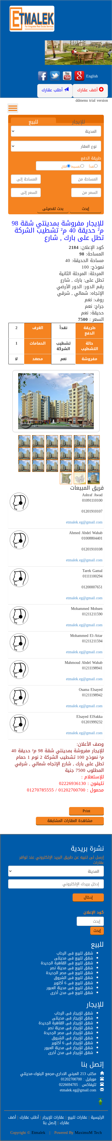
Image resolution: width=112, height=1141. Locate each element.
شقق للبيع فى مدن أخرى (71, 993)
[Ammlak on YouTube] (67, 76)
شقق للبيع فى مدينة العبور (69, 988)
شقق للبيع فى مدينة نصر (71, 968)
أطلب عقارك (29, 1117)
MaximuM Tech (88, 1132)
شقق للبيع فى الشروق (73, 978)
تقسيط (75, 167)
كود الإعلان (93, 912)
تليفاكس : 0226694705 (77, 1084)
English (92, 76)
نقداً (91, 167)
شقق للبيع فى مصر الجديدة (69, 973)
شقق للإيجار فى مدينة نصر (70, 1028)
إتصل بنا (49, 1123)
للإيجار (78, 122)
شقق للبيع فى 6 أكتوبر (73, 983)
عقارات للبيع (77, 1117)
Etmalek (38, 1132)
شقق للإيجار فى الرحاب (73, 1013)
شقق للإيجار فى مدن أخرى (70, 1052)
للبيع (33, 122)
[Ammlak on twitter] (54, 76)
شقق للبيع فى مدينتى (73, 958)
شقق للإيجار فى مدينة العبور (68, 1048)
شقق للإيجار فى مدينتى (72, 1018)
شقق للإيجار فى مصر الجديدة (68, 1033)
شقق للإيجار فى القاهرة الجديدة (66, 1023)
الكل (64, 167)
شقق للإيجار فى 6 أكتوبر (72, 1043)
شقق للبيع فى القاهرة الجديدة (67, 963)
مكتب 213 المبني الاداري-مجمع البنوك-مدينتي (58, 1073)
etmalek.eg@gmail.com (84, 522)
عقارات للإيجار (53, 1117)
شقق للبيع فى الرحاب (75, 953)
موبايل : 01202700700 (78, 1079)
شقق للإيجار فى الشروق (72, 1038)
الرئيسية (97, 1117)
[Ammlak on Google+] (79, 76)
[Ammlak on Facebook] (42, 76)
